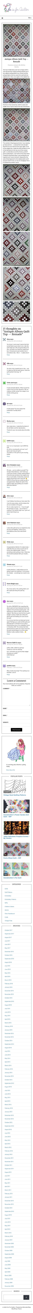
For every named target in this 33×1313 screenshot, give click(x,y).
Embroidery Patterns (10, 899)
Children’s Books (9, 906)
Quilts (6, 889)
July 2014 (7, 1051)
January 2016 (8, 987)
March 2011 (8, 1190)
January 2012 (8, 1154)
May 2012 (7, 1140)
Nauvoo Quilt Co (12, 643)
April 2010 (7, 1229)
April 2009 (7, 1272)
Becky (9, 421)
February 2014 (9, 1069)
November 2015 (9, 994)
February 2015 (9, 1026)
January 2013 (8, 1111)
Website (5, 722)
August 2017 (8, 937)
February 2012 (9, 1151)
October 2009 (8, 1250)
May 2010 (7, 1225)
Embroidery (8, 896)
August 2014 (8, 1047)
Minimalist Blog (27, 1307)
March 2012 (8, 1147)
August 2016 (8, 962)
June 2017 (7, 944)
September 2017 (9, 934)
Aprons (7, 910)
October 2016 (8, 955)
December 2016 (9, 951)
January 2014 (8, 1072)
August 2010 (8, 1215)
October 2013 (8, 1080)
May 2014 (7, 1058)
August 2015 (8, 1005)
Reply (8, 355)
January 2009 (8, 1282)
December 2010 (9, 1201)
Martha (16, 67)
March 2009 (8, 1275)
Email (5, 715)
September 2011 (9, 1168)
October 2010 (8, 1208)
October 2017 (8, 930)
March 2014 (8, 1065)
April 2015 (7, 1019)
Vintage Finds (8, 920)
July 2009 (7, 1261)
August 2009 (8, 1257)
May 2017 (7, 948)
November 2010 (9, 1204)
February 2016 (9, 983)
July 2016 (7, 966)
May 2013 (7, 1097)
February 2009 (9, 1279)
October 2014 (8, 1040)
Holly (8, 542)
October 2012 (8, 1122)
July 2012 (7, 1133)
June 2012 (7, 1136)
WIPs (6, 903)
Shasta (9, 564)
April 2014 (7, 1062)
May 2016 (7, 973)
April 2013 (7, 1101)
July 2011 (7, 1176)
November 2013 (9, 1076)
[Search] (26, 1297)
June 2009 (7, 1265)
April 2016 (7, 976)
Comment (6, 688)
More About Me (10, 770)
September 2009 (9, 1254)
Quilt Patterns (8, 892)
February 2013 (9, 1108)
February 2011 (9, 1193)
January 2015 (8, 1030)
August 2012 (8, 1129)
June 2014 (7, 1055)
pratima (9, 666)
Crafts (6, 917)
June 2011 (7, 1179)
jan (8, 403)
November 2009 (9, 1247)
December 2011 (9, 1158)
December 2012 (9, 1115)
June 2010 (7, 1222)
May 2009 (7, 1268)
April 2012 (7, 1144)
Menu (29, 18)
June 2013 (7, 1094)
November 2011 (9, 1161)
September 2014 (9, 1044)
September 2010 (9, 1211)
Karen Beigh (11, 584)
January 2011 (8, 1197)
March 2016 (8, 980)
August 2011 (8, 1172)
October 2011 (8, 1165)
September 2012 (9, 1126)
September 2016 (9, 958)
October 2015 (8, 998)
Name (5, 708)
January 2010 (8, 1240)
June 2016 (7, 969)
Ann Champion (12, 465)
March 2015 (8, 1023)
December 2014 (9, 1033)
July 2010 (7, 1218)
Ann (8, 601)
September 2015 (9, 1001)
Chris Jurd (10, 383)
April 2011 (7, 1186)
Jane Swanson (11, 523)
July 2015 (7, 1008)
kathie (9, 441)
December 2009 (9, 1243)
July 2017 (7, 941)
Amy (8, 339)
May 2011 (7, 1183)
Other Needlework (10, 913)
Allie (8, 363)
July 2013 (7, 1090)
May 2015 (7, 1015)
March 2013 (8, 1104)
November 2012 (9, 1119)
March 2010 (8, 1233)
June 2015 (7, 1012)
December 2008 (9, 1286)
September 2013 (9, 1083)
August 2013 (8, 1087)
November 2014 (9, 1037)
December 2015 (9, 991)
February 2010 (9, 1236)
